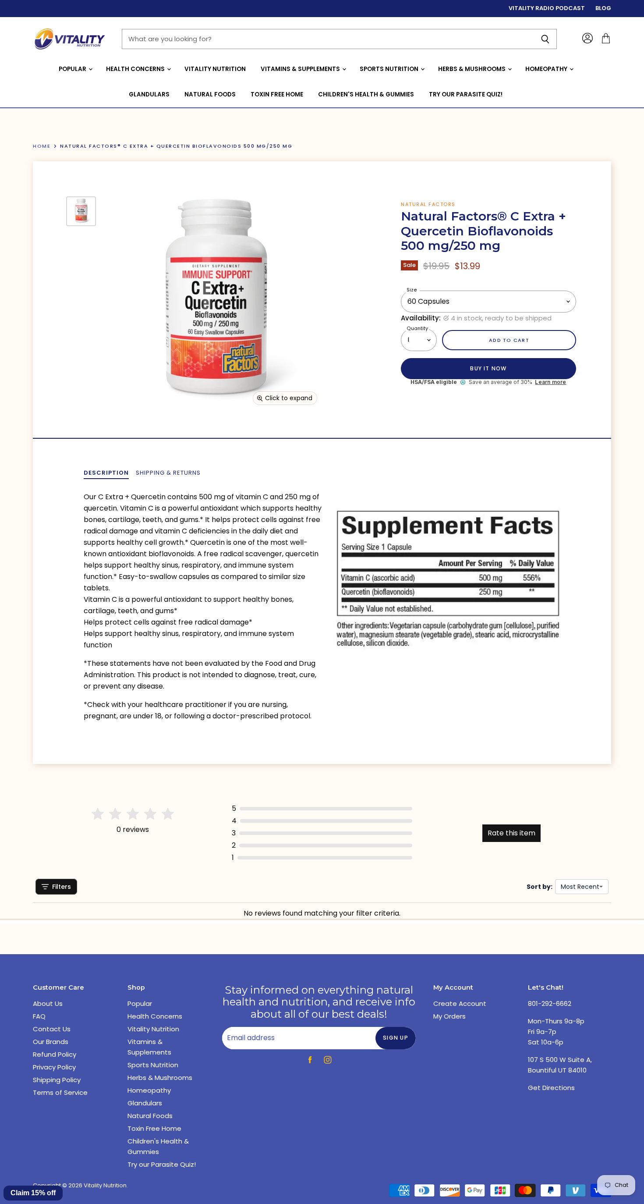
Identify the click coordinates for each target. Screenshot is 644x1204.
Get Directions (551, 1087)
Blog (603, 8)
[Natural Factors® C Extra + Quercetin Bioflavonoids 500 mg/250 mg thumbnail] (81, 211)
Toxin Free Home (277, 94)
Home (41, 146)
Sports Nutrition (390, 69)
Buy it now (488, 368)
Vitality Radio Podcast (547, 8)
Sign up (395, 1037)
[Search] (545, 39)
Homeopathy (547, 69)
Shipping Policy (57, 1079)
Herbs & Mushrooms (472, 69)
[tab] (106, 473)
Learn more (550, 382)
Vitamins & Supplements (301, 69)
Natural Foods (210, 94)
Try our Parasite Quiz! (465, 94)
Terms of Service (60, 1092)
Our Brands (50, 1041)
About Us (48, 1003)
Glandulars (149, 94)
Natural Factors (428, 204)
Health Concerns (136, 69)
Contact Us (52, 1029)
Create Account (459, 1003)
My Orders (449, 1016)
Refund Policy (54, 1054)
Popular (73, 69)
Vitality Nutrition (215, 69)
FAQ (39, 1016)
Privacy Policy (54, 1067)
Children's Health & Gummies (366, 94)
